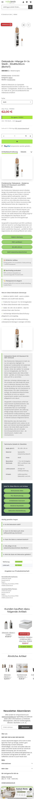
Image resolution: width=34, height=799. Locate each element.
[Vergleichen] (24, 25)
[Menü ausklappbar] (2, 1)
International (18, 561)
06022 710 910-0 (7, 777)
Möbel (10, 78)
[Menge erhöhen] (30, 136)
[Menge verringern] (4, 136)
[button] (23, 2)
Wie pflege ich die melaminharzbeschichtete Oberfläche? (16, 547)
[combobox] (17, 102)
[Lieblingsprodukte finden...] (30, 7)
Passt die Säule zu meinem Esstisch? (16, 539)
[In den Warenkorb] (3, 20)
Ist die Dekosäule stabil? (13, 524)
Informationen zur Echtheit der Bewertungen (17, 798)
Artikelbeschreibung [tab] (10, 152)
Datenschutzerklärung (9, 717)
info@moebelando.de (8, 783)
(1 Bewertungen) (14, 71)
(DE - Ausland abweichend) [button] (22, 128)
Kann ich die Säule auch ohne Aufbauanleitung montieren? (14, 532)
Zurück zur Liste (7, 14)
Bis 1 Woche (18, 565)
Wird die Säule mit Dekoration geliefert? (18, 554)
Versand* (18, 121)
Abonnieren (25, 727)
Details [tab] (23, 152)
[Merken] (28, 25)
